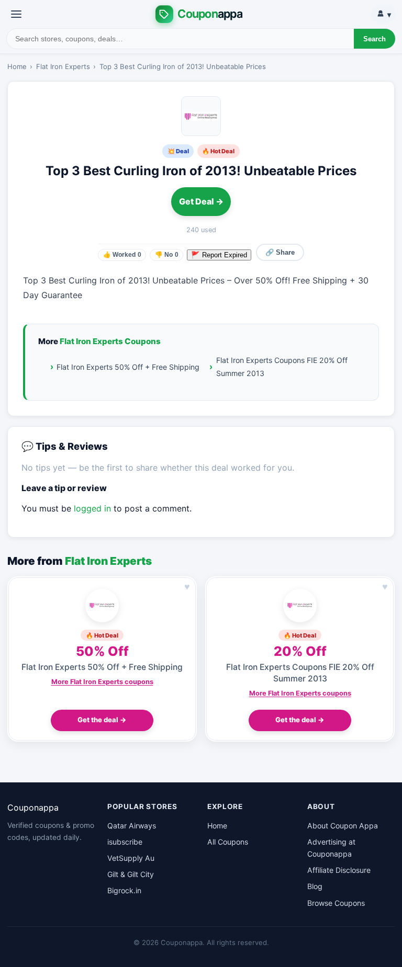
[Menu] (16, 14)
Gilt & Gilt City (130, 874)
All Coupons (227, 841)
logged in (92, 508)
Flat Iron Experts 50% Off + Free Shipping (128, 366)
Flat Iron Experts (63, 66)
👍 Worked (122, 254)
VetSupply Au (130, 858)
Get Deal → (201, 201)
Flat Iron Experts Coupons (110, 341)
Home (17, 66)
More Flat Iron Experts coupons (102, 682)
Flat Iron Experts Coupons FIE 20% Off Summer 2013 (282, 367)
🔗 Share (280, 252)
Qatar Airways (131, 825)
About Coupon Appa (342, 825)
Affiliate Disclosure (339, 870)
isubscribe (124, 841)
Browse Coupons (336, 902)
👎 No (166, 254)
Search (374, 39)
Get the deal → (102, 719)
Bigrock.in (124, 890)
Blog (314, 886)
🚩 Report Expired (219, 255)
